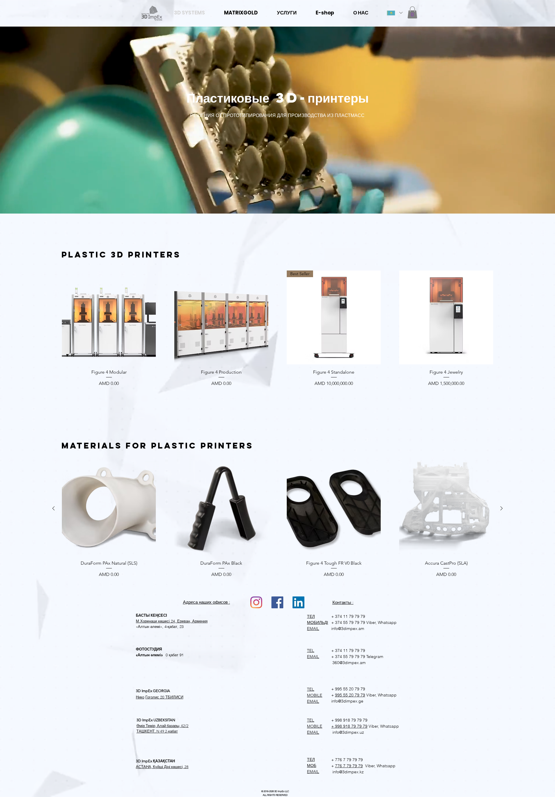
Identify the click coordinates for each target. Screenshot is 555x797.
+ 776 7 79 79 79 (347, 759)
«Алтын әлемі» (149, 655)
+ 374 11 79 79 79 (348, 616)
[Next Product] (501, 508)
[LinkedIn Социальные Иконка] (298, 602)
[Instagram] (256, 602)
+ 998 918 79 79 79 (349, 720)
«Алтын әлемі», (149, 626)
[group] (277, 329)
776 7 (340, 765)
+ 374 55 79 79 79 (348, 622)
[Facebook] (277, 602)
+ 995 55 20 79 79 (348, 689)
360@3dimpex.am (348, 662)
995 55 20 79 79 (350, 695)
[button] (412, 12)
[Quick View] (109, 317)
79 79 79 (354, 765)
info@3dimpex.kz (347, 771)
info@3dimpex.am (347, 628)
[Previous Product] (53, 508)
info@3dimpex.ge (347, 701)
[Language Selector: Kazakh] (395, 13)
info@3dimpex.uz (347, 732)
